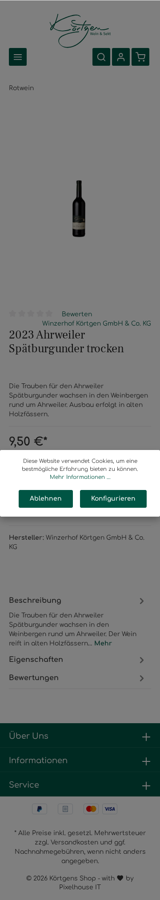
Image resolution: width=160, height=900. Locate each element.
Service (24, 785)
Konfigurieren (113, 498)
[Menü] (18, 57)
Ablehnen (46, 498)
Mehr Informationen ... (80, 477)
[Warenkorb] (140, 57)
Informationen (38, 760)
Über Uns (28, 736)
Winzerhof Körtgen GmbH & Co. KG (96, 323)
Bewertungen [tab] (34, 678)
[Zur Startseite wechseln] (80, 30)
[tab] (78, 620)
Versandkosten (74, 842)
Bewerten (77, 314)
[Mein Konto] (121, 57)
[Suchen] (101, 57)
